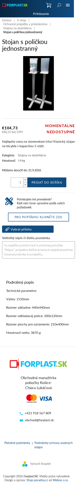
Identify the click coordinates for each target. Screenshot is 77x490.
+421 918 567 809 (38, 413)
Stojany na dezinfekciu (32, 155)
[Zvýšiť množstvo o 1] (25, 180)
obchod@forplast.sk (39, 420)
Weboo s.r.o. (60, 480)
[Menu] (68, 5)
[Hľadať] (59, 5)
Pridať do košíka (47, 182)
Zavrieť (30, 270)
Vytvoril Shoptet (40, 463)
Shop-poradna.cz (37, 480)
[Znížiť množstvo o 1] (25, 184)
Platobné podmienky (17, 443)
